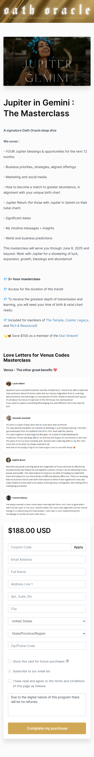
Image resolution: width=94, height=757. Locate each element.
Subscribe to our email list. (32, 671)
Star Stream (68, 336)
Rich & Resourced (23, 325)
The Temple (54, 320)
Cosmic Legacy (76, 320)
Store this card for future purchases (41, 661)
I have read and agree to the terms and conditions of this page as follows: (49, 683)
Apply (78, 547)
